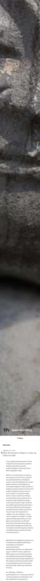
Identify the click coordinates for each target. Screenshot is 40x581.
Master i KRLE (22, 430)
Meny (21, 438)
